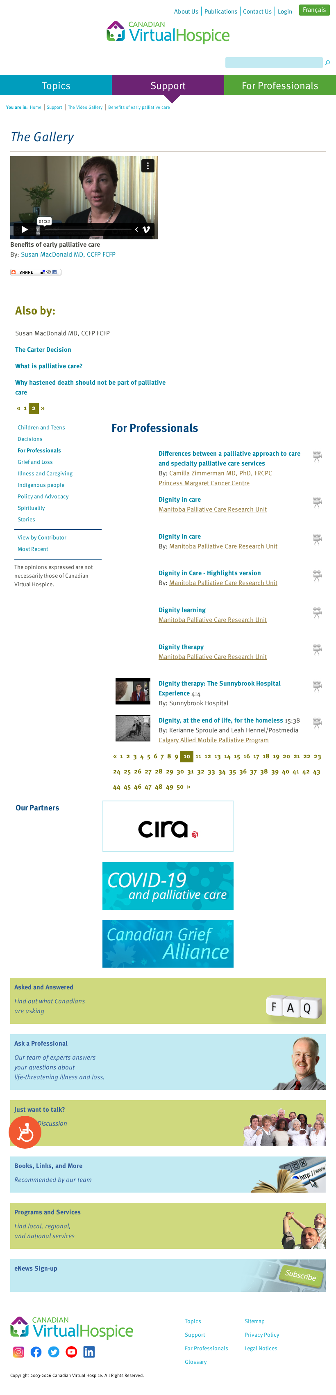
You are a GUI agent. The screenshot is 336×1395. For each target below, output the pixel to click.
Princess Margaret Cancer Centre (204, 483)
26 (137, 771)
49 (169, 786)
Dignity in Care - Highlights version (210, 573)
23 (317, 756)
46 (137, 786)
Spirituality (31, 507)
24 (116, 771)
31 (190, 771)
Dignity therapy (181, 647)
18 (266, 756)
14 (227, 756)
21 (296, 756)
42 (306, 771)
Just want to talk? (39, 1109)
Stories (26, 519)
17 (256, 756)
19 (276, 756)
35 (232, 771)
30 (180, 771)
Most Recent (33, 548)
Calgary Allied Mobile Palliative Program (214, 740)
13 (217, 756)
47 (148, 786)
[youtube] (71, 1352)
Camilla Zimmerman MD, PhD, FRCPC (220, 473)
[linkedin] (89, 1352)
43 (316, 771)
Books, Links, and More (48, 1165)
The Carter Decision (43, 349)
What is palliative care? (49, 366)
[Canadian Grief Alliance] (168, 944)
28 (159, 771)
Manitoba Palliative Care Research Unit (213, 509)
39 (275, 771)
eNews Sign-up (35, 1268)
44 (116, 786)
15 (237, 756)
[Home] (168, 22)
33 (211, 771)
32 (200, 771)
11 (198, 756)
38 (264, 771)
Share (35, 272)
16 (246, 756)
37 (253, 771)
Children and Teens (41, 427)
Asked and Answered (43, 987)
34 (222, 771)
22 (307, 756)
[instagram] (18, 1352)
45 (127, 786)
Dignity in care (180, 499)
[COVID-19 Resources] (168, 886)
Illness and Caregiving (45, 473)
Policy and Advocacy (43, 496)
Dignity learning (182, 610)
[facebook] (36, 1352)
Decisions (30, 438)
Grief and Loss (35, 461)
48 (159, 786)
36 (243, 771)
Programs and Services (47, 1212)
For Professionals (39, 450)
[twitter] (53, 1352)
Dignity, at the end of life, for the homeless (221, 720)
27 (148, 771)
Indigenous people (41, 484)
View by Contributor (42, 537)
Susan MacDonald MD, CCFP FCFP (68, 254)
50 (180, 786)
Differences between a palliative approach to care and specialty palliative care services (229, 458)
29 (169, 771)
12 (207, 756)
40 (285, 771)
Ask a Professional (41, 1043)
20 (286, 756)
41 (296, 771)
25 (127, 771)
